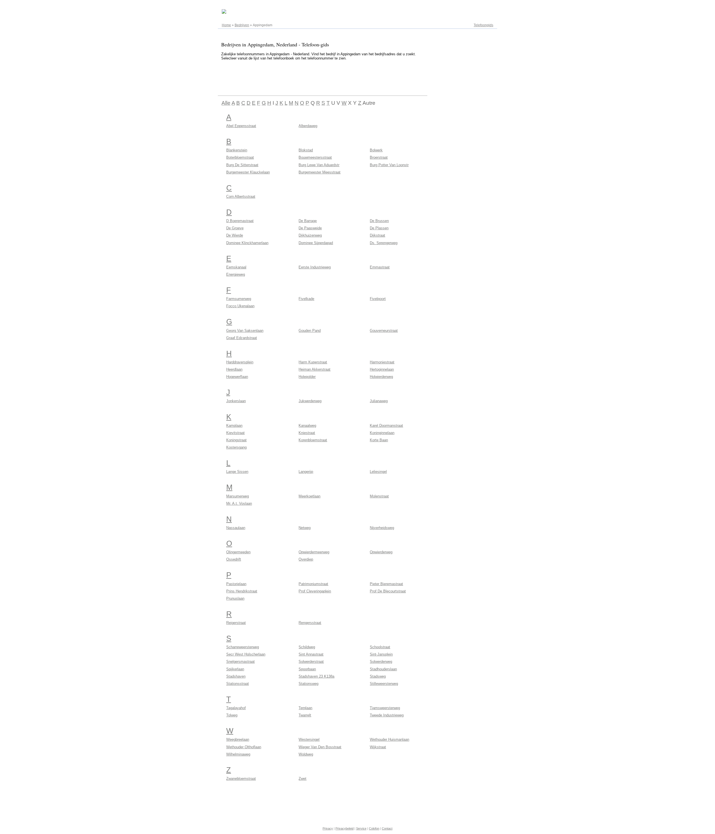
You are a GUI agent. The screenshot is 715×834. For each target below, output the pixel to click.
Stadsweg (378, 676)
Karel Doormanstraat (386, 425)
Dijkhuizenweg (310, 235)
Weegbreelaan (237, 739)
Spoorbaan (307, 669)
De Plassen (379, 228)
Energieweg (235, 274)
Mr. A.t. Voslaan (239, 503)
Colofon (374, 828)
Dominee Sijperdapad (316, 243)
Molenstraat (379, 496)
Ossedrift (233, 559)
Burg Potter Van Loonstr (389, 165)
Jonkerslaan (236, 401)
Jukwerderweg (310, 401)
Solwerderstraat (311, 661)
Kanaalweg (307, 425)
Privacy (328, 828)
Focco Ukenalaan (240, 306)
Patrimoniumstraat (313, 584)
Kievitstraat (235, 433)
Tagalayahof (236, 708)
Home (226, 25)
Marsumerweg (237, 496)
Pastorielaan (236, 584)
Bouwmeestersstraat (315, 157)
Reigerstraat (236, 623)
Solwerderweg (381, 661)
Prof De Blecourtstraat (388, 591)
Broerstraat (379, 157)
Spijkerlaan (235, 669)
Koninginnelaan (382, 433)
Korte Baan (379, 440)
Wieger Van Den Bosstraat (320, 747)
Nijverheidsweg (382, 528)
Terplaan (305, 708)
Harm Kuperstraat (313, 362)
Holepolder (307, 377)
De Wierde (234, 235)
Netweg (305, 528)
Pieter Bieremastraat (386, 584)
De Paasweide (310, 228)
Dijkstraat (377, 235)
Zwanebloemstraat (241, 778)
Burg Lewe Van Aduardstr (319, 165)
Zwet (302, 778)
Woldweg (306, 754)
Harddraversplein (239, 362)
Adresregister (483, 6)
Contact (387, 828)
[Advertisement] (319, 77)
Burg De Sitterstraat (242, 165)
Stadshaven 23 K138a (316, 676)
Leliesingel (378, 472)
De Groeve (235, 228)
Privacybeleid (344, 828)
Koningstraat (236, 440)
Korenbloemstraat (313, 440)
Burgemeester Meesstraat (319, 172)
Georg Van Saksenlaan (244, 330)
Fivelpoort (378, 299)
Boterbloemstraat (240, 157)
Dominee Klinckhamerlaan (247, 243)
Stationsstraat (237, 684)
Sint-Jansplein (381, 654)
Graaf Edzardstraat (241, 338)
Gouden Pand (310, 330)
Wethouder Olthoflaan (243, 747)
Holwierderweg (381, 377)
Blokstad (306, 150)
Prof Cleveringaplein (315, 591)
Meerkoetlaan (309, 496)
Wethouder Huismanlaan (389, 739)
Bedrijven (242, 25)
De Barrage (308, 221)
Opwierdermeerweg (314, 552)
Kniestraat (307, 433)
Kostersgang (236, 447)
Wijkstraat (378, 747)
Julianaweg (379, 401)
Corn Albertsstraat (240, 196)
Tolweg (231, 715)
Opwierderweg (381, 552)
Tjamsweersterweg (385, 708)
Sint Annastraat (311, 654)
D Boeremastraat (240, 221)
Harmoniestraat (382, 362)
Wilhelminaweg (238, 754)
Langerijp (306, 472)
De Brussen (379, 221)
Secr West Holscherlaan (245, 654)
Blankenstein (236, 150)
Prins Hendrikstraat (241, 591)
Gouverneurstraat (384, 330)
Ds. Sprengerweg (383, 243)
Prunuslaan (235, 598)
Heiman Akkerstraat (314, 369)
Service (361, 828)
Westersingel (309, 739)
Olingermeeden (238, 552)
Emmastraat (380, 267)
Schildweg (307, 647)
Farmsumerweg (238, 299)
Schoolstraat (380, 647)
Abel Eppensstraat (241, 126)
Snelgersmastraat (240, 661)
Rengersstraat (310, 623)
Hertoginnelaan (382, 369)
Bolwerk (376, 150)
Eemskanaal (236, 267)
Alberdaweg (308, 126)
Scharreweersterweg (242, 647)
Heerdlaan (234, 369)
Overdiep (306, 559)
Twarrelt (305, 715)
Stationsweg (308, 684)
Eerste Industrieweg (315, 267)
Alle (225, 103)
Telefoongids (483, 25)
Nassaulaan (235, 528)
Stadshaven (236, 676)
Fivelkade (306, 299)
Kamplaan (234, 425)
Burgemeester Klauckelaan (248, 172)
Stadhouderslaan (383, 669)
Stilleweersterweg (384, 684)
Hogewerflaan (237, 377)
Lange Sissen (237, 472)
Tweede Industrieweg (387, 715)
